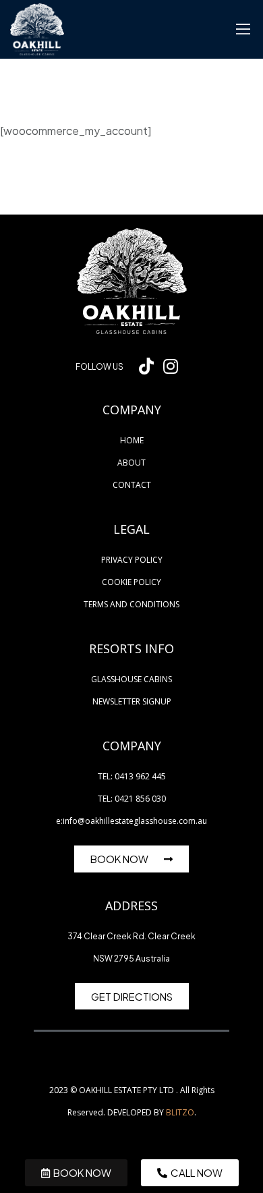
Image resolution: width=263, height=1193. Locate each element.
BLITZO (180, 1112)
